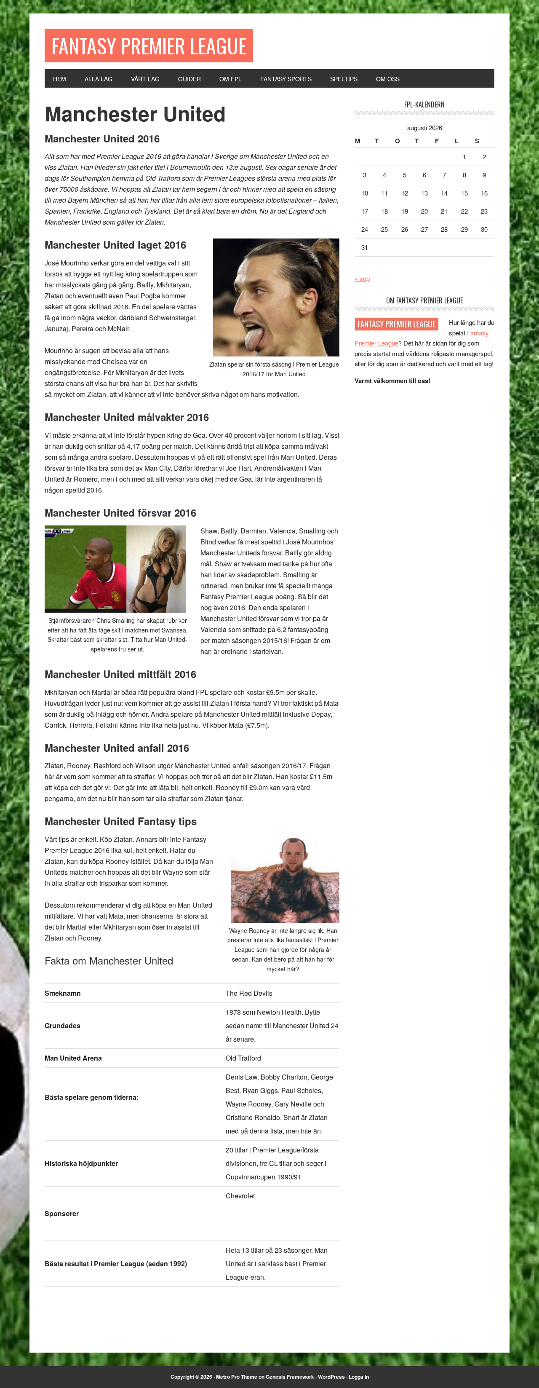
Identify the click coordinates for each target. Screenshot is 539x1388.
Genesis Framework (290, 1376)
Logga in (359, 1376)
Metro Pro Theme (236, 1376)
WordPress (331, 1376)
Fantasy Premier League (148, 45)
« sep (362, 278)
